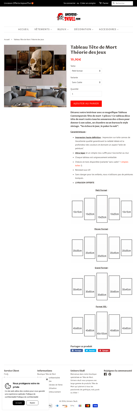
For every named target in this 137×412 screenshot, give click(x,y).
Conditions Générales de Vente (49, 385)
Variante (74, 77)
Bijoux (62, 29)
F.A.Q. (6, 374)
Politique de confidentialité (27, 397)
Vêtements (42, 29)
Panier (106, 3)
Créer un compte (88, 3)
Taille (73, 66)
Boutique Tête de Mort (46, 374)
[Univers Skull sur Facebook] (105, 374)
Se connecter (70, 3)
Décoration (83, 29)
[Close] (47, 379)
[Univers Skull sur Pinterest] (109, 374)
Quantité (74, 89)
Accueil (23, 29)
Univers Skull (71, 401)
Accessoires (108, 29)
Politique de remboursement (49, 392)
